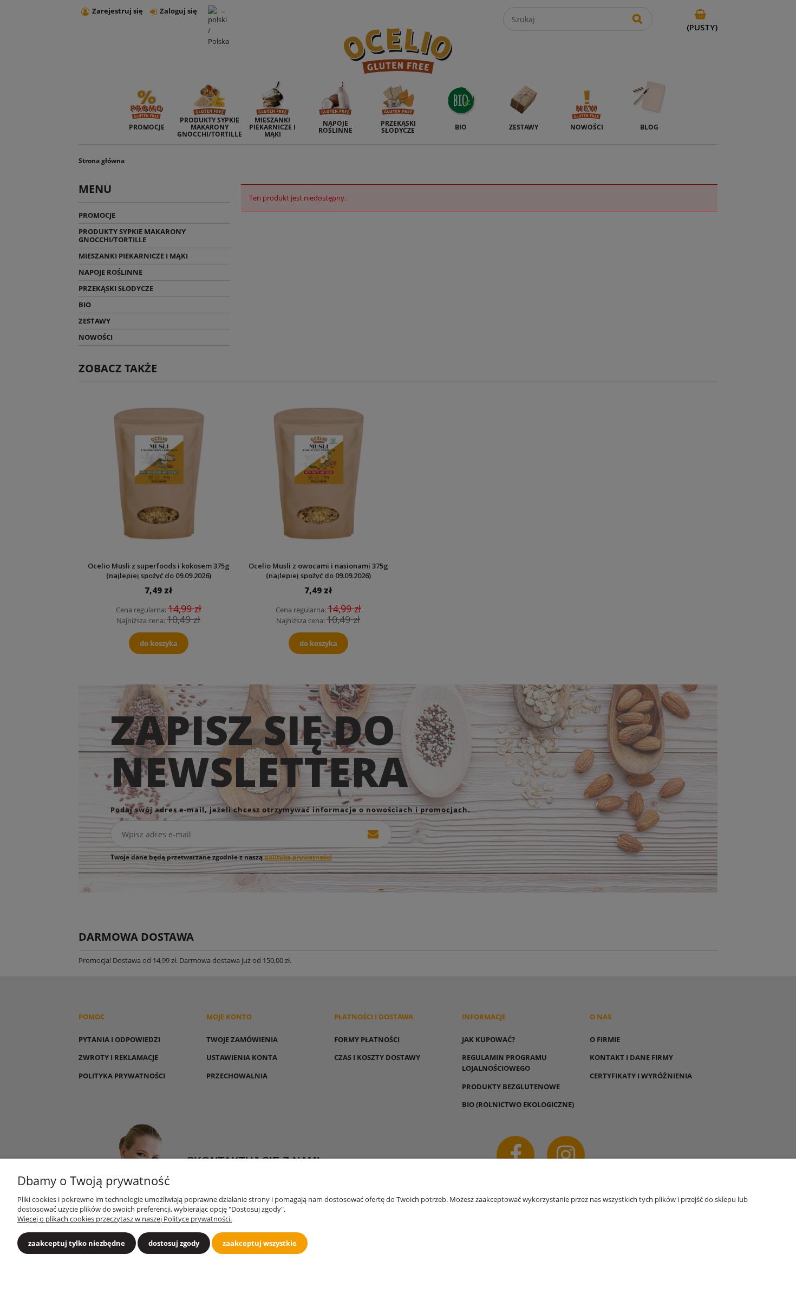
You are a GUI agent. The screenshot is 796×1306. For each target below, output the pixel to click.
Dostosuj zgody (173, 1243)
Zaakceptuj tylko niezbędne (76, 1243)
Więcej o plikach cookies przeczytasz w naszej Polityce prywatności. (124, 1219)
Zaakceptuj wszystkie (260, 1243)
